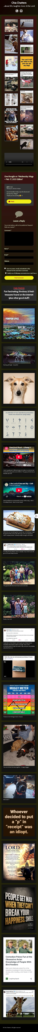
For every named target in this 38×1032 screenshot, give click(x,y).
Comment (7, 230)
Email (6, 255)
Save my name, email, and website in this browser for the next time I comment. (18, 269)
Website (6, 261)
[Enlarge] (32, 564)
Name (6, 249)
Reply (12, 201)
